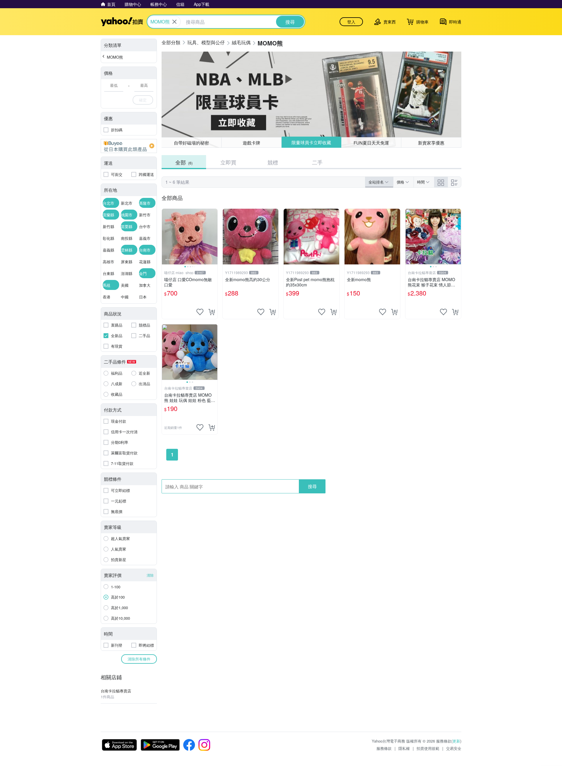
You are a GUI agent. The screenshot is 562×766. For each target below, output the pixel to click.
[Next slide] (213, 236)
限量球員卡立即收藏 (311, 142)
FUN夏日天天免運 (371, 143)
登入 (351, 22)
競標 (273, 162)
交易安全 (453, 748)
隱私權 (404, 748)
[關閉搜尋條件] (174, 21)
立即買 (228, 162)
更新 (456, 741)
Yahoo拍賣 (122, 22)
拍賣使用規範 (428, 748)
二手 (317, 162)
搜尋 (312, 486)
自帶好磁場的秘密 (191, 143)
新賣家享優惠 (431, 143)
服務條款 (384, 748)
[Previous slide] (165, 236)
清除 (150, 575)
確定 (143, 100)
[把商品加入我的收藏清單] (199, 311)
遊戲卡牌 (251, 143)
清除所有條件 (139, 659)
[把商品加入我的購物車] (211, 311)
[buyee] (129, 146)
